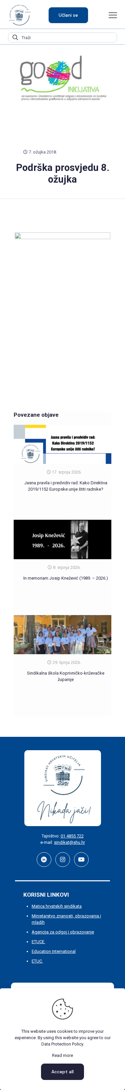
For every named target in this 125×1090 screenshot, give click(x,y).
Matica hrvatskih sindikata (57, 906)
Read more (62, 1055)
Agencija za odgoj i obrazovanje (63, 931)
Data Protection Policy (62, 1044)
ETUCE (38, 941)
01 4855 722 (72, 835)
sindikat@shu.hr (69, 842)
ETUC (37, 961)
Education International (54, 951)
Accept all (62, 1072)
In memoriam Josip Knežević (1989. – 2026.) (65, 578)
